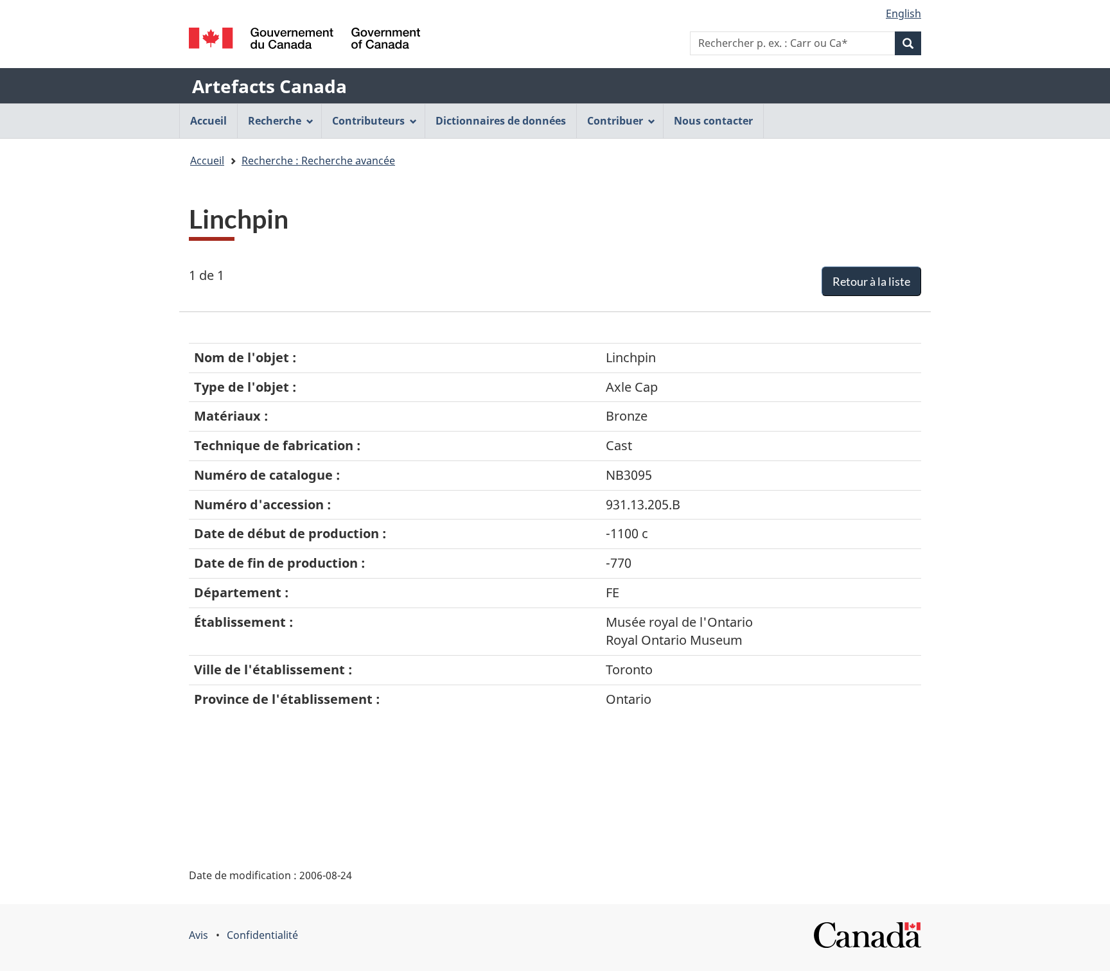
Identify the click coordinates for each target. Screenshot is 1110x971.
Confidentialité (262, 935)
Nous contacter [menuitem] (713, 121)
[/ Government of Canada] (304, 38)
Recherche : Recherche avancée (318, 160)
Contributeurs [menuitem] (368, 121)
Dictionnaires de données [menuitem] (501, 121)
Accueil (207, 160)
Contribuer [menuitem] (615, 121)
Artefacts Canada (269, 86)
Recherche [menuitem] (274, 121)
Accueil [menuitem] (208, 121)
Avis (198, 935)
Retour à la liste (871, 281)
